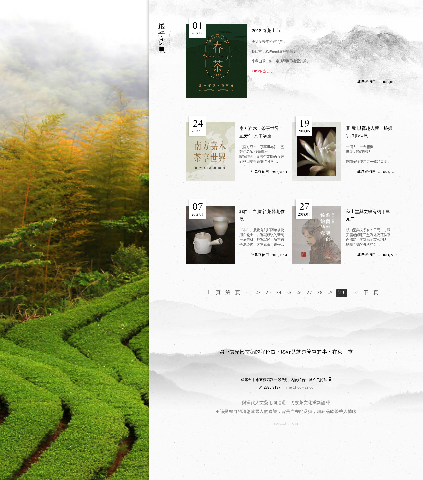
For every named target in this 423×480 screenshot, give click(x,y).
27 (309, 293)
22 (258, 293)
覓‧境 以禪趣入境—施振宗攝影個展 (369, 132)
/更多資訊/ (262, 71)
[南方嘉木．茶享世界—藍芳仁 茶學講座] (210, 151)
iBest (294, 424)
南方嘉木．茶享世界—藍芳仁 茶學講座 (261, 132)
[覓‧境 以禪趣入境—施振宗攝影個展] (316, 151)
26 (299, 293)
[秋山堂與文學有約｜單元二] (316, 235)
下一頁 (371, 293)
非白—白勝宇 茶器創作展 (262, 215)
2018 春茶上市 (266, 30)
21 (247, 293)
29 (330, 293)
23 (268, 293)
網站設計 (280, 424)
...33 (354, 293)
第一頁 (232, 293)
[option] (74, 240)
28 (319, 293)
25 (289, 293)
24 (278, 293)
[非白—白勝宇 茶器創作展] (210, 235)
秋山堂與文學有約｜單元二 (368, 215)
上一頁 (213, 293)
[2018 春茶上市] (216, 61)
